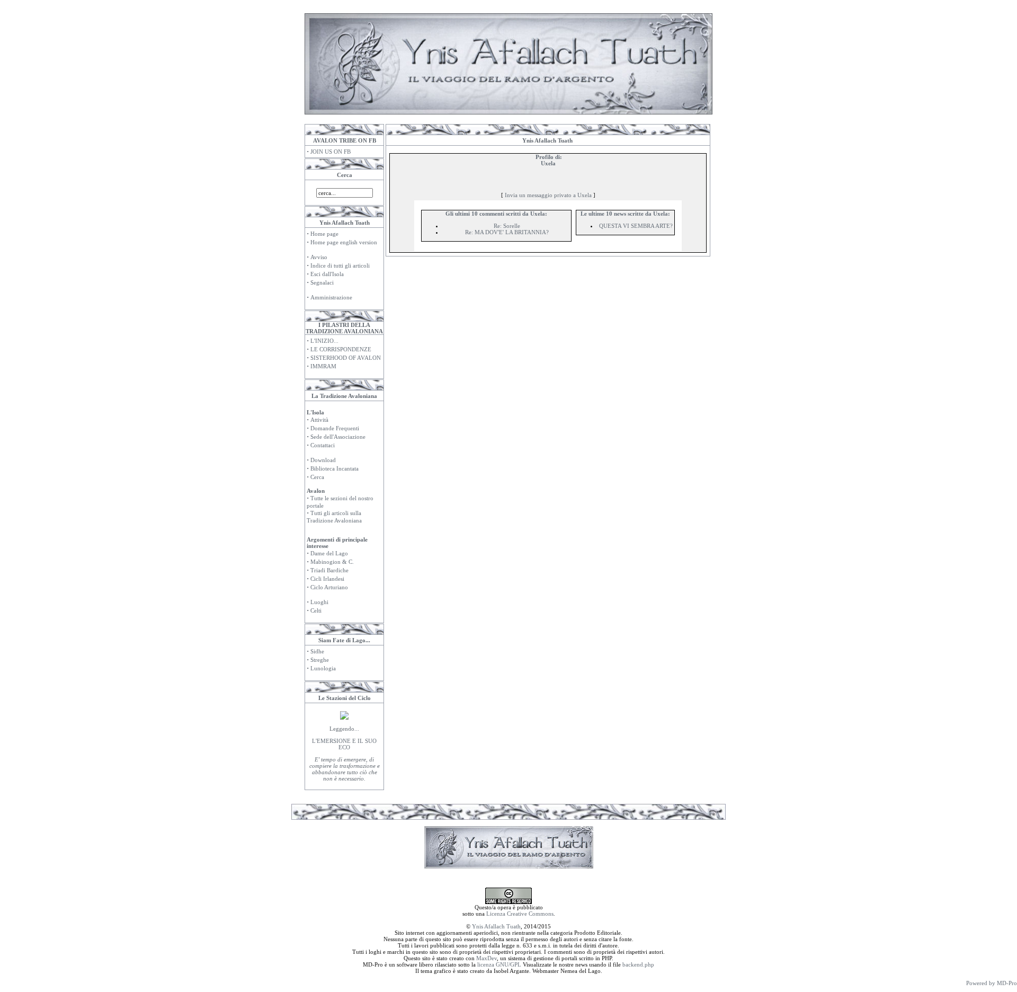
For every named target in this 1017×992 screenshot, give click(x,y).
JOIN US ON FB (330, 151)
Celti (316, 610)
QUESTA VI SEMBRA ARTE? (636, 226)
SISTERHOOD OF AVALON (345, 358)
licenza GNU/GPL (499, 964)
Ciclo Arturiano (329, 587)
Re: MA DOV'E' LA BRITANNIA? (507, 232)
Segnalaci (322, 282)
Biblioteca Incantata (334, 468)
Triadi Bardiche (329, 570)
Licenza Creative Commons (520, 913)
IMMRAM (323, 366)
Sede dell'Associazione (337, 436)
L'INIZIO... (324, 341)
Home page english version (343, 242)
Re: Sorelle (507, 226)
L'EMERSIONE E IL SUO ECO (344, 744)
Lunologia (323, 668)
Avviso (318, 257)
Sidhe (317, 651)
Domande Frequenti (334, 428)
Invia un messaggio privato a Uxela (548, 195)
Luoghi (319, 602)
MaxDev (486, 958)
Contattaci (322, 445)
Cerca (317, 477)
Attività (319, 420)
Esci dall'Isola (327, 274)
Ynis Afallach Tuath (496, 926)
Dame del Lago (329, 553)
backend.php (638, 964)
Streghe (319, 660)
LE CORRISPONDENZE (340, 349)
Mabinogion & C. (332, 562)
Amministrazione (331, 297)
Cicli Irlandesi (327, 578)
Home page (324, 234)
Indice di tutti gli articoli (340, 265)
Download (323, 460)
